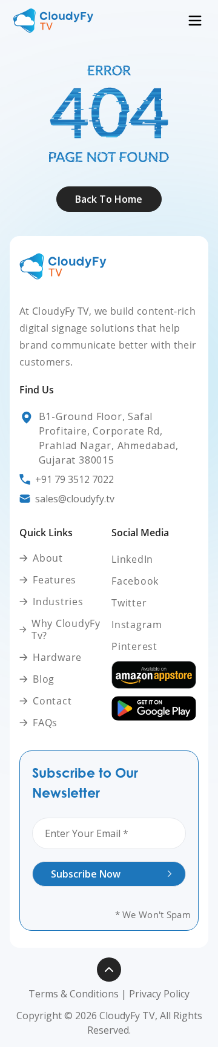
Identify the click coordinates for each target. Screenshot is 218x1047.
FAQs (45, 723)
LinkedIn (132, 559)
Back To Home (108, 199)
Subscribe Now (86, 874)
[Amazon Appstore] (155, 675)
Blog (43, 679)
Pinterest (134, 646)
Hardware (57, 657)
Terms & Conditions (73, 993)
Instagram (136, 624)
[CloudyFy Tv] (53, 20)
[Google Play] (155, 708)
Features (54, 580)
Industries (58, 602)
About (109, 51)
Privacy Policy (159, 993)
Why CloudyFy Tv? (66, 629)
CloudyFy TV (127, 1015)
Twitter (129, 602)
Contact (52, 701)
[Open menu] (195, 20)
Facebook (135, 581)
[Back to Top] (109, 969)
